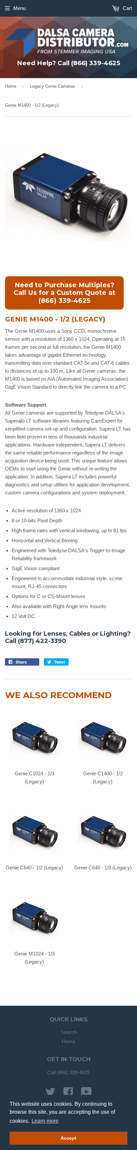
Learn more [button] (45, 1121)
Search (68, 1032)
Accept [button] (68, 1138)
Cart (126, 8)
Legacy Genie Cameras (52, 86)
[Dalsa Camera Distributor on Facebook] (68, 1094)
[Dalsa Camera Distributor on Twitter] (50, 1094)
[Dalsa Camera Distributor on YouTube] (86, 1094)
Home (10, 86)
